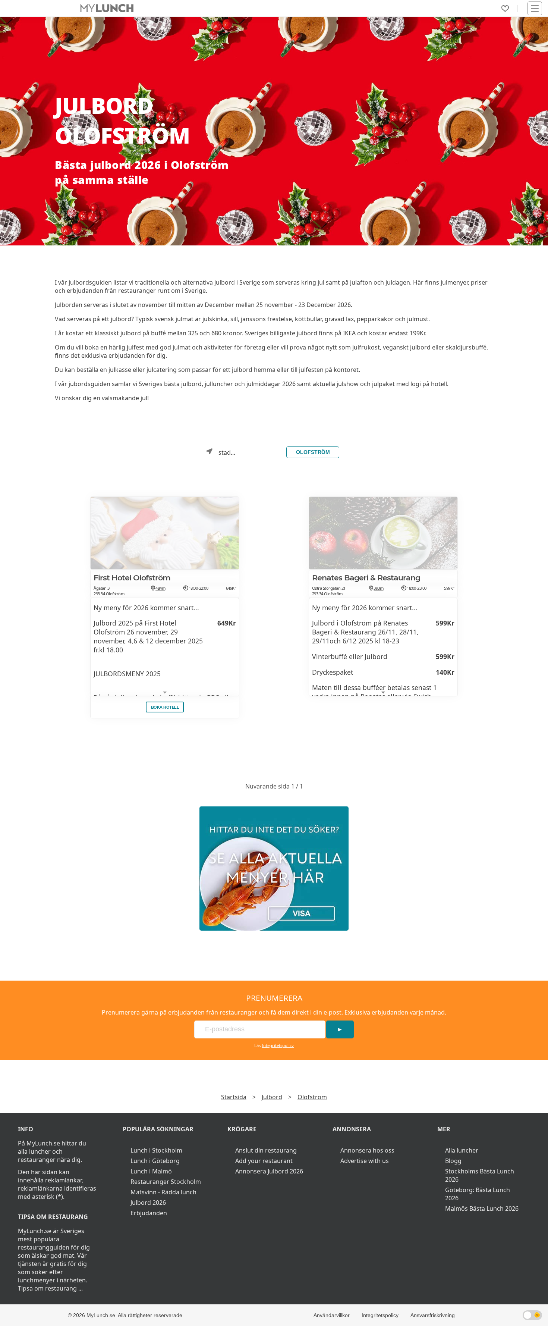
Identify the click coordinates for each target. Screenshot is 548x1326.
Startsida (233, 1097)
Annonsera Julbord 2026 (269, 1171)
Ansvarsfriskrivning (432, 1315)
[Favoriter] (505, 8)
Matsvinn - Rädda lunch (163, 1192)
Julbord (272, 1097)
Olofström (313, 452)
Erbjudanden (148, 1213)
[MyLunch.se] (274, 868)
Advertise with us (364, 1161)
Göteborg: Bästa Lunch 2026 (477, 1194)
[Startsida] (106, 8)
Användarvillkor (332, 1315)
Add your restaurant (264, 1161)
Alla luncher (461, 1150)
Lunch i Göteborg (155, 1161)
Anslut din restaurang (266, 1150)
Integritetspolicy (278, 1045)
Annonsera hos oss (367, 1150)
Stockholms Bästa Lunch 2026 (479, 1175)
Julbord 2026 (148, 1202)
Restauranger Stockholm (165, 1182)
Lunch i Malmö (151, 1171)
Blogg (453, 1161)
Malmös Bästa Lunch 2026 (482, 1208)
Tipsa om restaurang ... (50, 1288)
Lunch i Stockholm (156, 1150)
